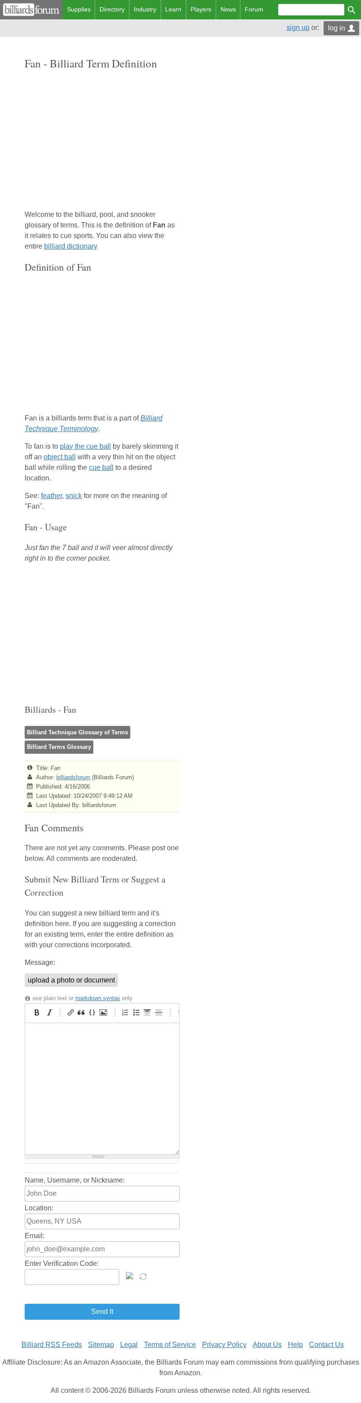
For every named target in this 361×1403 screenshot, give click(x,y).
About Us (267, 1344)
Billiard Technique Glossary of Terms (77, 732)
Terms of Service (170, 1344)
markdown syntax (97, 998)
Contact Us (326, 1344)
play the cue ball (85, 446)
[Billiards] (31, 9)
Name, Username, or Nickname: (75, 1180)
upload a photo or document (71, 980)
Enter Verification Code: (62, 1263)
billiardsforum (73, 777)
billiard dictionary (70, 246)
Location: (39, 1208)
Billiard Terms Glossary (59, 747)
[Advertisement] (102, 140)
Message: (40, 962)
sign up (298, 27)
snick (74, 495)
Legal (129, 1344)
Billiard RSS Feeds (52, 1344)
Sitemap (101, 1344)
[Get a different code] (144, 1275)
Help (295, 1344)
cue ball (101, 467)
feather (51, 495)
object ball (60, 457)
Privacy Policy (224, 1344)
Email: (34, 1235)
